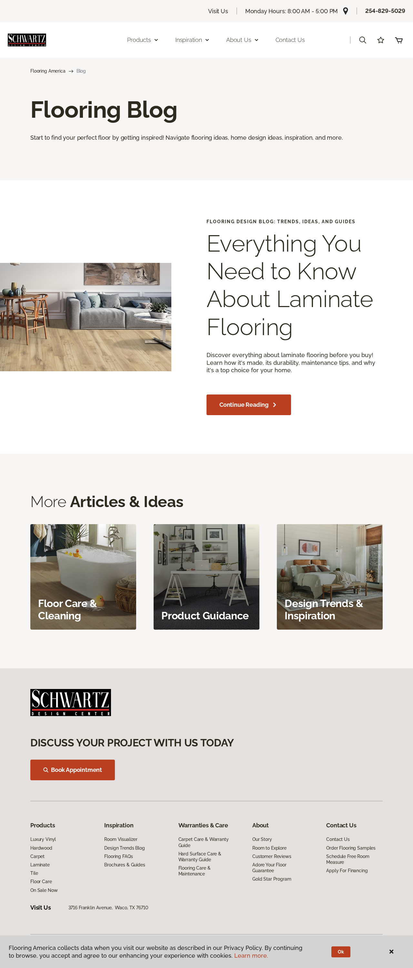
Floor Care (41, 881)
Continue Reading (243, 404)
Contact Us (290, 39)
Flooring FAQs (118, 856)
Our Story (262, 839)
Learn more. (251, 955)
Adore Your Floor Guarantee (269, 867)
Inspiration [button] (188, 39)
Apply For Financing (347, 870)
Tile (34, 873)
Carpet (37, 856)
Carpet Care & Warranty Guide (203, 842)
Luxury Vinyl (43, 839)
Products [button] (139, 39)
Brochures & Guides (124, 864)
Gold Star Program (271, 879)
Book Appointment (76, 769)
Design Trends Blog (124, 848)
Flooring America (47, 71)
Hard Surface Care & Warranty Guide (199, 856)
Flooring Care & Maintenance (194, 870)
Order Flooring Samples (351, 848)
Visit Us (218, 11)
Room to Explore (269, 848)
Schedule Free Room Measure (347, 859)
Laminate (40, 864)
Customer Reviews (271, 856)
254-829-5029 (385, 10)
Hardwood (41, 848)
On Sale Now (43, 890)
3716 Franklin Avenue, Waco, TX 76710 (108, 907)
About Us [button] (238, 39)
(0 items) (399, 40)
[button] (362, 40)
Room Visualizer (120, 839)
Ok (341, 951)
